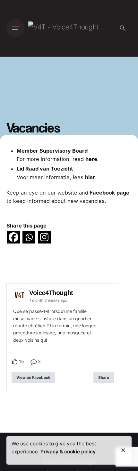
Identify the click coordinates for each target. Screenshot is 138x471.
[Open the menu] (15, 28)
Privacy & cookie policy (68, 452)
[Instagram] (44, 237)
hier (90, 177)
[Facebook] (13, 237)
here (91, 159)
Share (103, 377)
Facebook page (108, 192)
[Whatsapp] (28, 237)
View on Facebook (33, 377)
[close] (123, 450)
